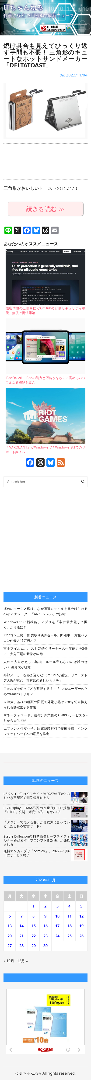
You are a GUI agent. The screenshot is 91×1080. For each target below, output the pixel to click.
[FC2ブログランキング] (77, 27)
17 (57, 925)
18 (69, 925)
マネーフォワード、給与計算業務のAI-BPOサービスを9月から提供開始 (46, 718)
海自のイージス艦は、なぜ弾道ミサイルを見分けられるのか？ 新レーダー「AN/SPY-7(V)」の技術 (46, 611)
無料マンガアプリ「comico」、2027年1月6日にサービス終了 (37, 853)
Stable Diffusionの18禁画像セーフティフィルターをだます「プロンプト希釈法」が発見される (37, 840)
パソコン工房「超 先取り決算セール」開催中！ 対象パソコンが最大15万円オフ (46, 638)
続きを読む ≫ (45, 209)
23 (45, 936)
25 (69, 936)
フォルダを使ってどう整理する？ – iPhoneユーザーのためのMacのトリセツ (46, 691)
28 (21, 945)
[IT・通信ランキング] (53, 27)
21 (21, 936)
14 (21, 925)
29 (34, 945)
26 (81, 936)
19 (81, 925)
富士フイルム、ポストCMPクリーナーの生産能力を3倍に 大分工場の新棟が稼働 (46, 651)
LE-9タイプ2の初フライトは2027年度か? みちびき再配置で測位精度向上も (37, 795)
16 (45, 925)
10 (57, 916)
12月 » (22, 960)
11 (69, 916)
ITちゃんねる (24, 7)
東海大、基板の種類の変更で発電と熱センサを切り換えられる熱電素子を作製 (46, 704)
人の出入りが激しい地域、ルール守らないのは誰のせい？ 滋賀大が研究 (46, 664)
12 (81, 916)
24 (57, 936)
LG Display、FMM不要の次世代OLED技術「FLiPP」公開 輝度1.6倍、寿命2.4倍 (37, 810)
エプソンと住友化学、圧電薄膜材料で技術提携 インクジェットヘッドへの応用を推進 (46, 731)
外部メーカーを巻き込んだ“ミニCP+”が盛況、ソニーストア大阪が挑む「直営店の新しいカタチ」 (46, 678)
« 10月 (9, 960)
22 (34, 936)
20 (9, 936)
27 (9, 945)
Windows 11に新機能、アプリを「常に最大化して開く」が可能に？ (46, 624)
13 (9, 925)
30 (45, 945)
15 (34, 925)
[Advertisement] (46, 161)
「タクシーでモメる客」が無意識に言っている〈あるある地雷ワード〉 (37, 824)
